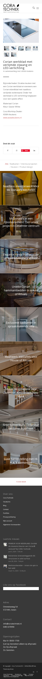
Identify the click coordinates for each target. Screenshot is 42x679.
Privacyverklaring (9, 517)
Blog (4, 505)
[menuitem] (32, 8)
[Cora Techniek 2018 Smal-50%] (17, 8)
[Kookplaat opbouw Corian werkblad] (13, 48)
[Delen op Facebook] (7, 150)
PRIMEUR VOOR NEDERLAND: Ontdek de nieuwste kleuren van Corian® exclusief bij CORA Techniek (22, 546)
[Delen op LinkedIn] (34, 150)
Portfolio (6, 513)
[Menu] (37, 8)
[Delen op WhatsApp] (16, 150)
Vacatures (6, 502)
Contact (6, 509)
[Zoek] (32, 8)
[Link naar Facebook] (37, 672)
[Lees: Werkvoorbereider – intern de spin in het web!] (5, 566)
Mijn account (7, 521)
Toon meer (21, 482)
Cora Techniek (8, 498)
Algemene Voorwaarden (11, 524)
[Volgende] (33, 30)
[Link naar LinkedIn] (33, 672)
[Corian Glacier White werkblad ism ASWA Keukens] (6, 48)
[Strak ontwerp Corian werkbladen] (35, 48)
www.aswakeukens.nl (12, 117)
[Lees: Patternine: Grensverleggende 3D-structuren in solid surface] (5, 557)
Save (26, 150)
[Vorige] (8, 30)
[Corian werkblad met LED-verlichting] (20, 48)
